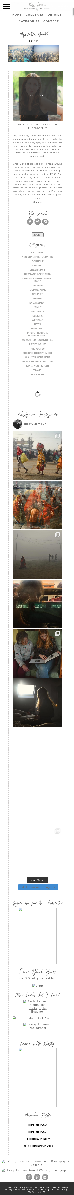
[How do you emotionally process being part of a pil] (37, 554)
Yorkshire (37, 374)
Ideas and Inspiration (37, 274)
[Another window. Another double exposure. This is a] (37, 752)
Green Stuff (38, 270)
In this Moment (37, 335)
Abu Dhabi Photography (37, 257)
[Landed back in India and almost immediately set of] (37, 604)
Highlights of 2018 (37, 1125)
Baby (37, 281)
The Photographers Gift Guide (37, 1146)
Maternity (37, 311)
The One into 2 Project (37, 353)
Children (38, 285)
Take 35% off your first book (37, 978)
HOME (17, 14)
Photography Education (38, 361)
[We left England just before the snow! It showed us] (37, 851)
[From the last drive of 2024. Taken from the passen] (37, 801)
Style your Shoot (37, 366)
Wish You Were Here (37, 357)
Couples (37, 294)
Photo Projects (37, 333)
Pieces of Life (37, 344)
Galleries (35, 14)
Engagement (37, 302)
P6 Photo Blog (46, 1190)
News (37, 324)
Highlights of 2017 (37, 1132)
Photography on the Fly (38, 1139)
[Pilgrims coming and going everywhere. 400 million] (37, 455)
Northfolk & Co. (37, 1192)
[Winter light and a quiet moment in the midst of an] (37, 702)
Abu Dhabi (37, 252)
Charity (37, 265)
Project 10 (38, 348)
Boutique (38, 261)
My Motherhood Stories (37, 340)
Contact (51, 21)
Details (55, 14)
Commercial (38, 290)
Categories (29, 21)
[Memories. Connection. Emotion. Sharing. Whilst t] (37, 653)
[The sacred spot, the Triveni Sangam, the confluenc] (37, 505)
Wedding (37, 320)
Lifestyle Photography (37, 278)
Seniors (37, 316)
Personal (37, 328)
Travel (37, 370)
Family (38, 307)
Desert (37, 298)
